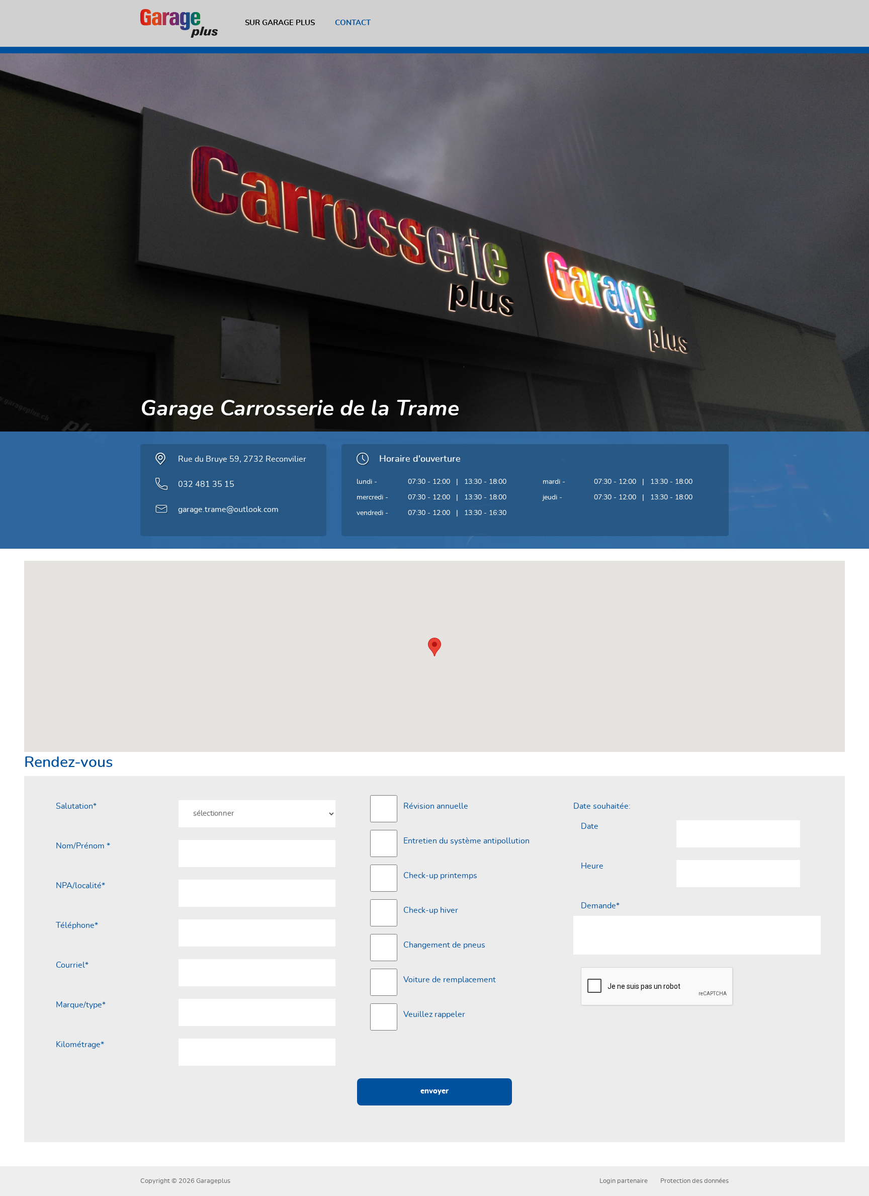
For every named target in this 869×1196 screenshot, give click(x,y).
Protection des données (694, 1181)
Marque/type (81, 1005)
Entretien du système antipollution (466, 841)
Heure (592, 866)
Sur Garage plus (280, 23)
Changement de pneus (444, 945)
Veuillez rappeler (434, 1014)
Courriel (72, 965)
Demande (600, 906)
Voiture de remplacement (449, 980)
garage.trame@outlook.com (228, 509)
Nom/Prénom (83, 846)
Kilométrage (80, 1045)
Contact (353, 23)
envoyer (434, 1091)
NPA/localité (80, 886)
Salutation (76, 806)
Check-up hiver (430, 910)
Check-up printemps (440, 876)
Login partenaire (623, 1181)
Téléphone (77, 925)
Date (589, 826)
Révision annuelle (435, 806)
